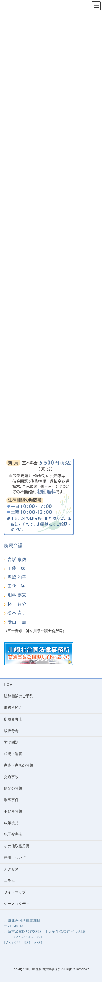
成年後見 (11, 823)
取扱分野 (11, 731)
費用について (15, 857)
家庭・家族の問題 (18, 765)
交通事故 (11, 777)
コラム (9, 880)
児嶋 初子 (16, 577)
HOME (9, 684)
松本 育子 (16, 612)
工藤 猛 (16, 568)
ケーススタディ (17, 903)
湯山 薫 (16, 621)
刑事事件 (11, 800)
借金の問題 (13, 788)
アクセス (11, 869)
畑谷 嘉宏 (16, 595)
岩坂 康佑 (16, 559)
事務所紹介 (13, 707)
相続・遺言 (13, 754)
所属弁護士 (13, 719)
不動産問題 (13, 811)
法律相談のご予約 (18, 696)
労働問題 (11, 742)
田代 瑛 (16, 586)
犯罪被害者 (13, 834)
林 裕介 (16, 604)
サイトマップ (15, 892)
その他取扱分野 (17, 846)
